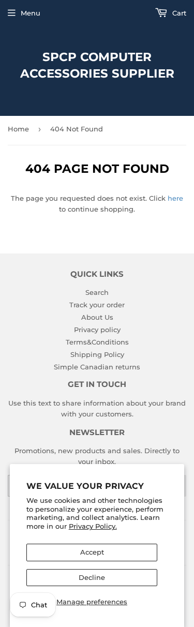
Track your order (97, 305)
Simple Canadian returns (97, 367)
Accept (92, 552)
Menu (30, 13)
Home (18, 129)
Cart (178, 13)
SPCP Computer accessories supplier (97, 65)
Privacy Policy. (93, 526)
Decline (92, 577)
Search (97, 292)
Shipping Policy (97, 354)
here (175, 198)
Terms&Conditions (97, 342)
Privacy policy (97, 329)
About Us (97, 317)
